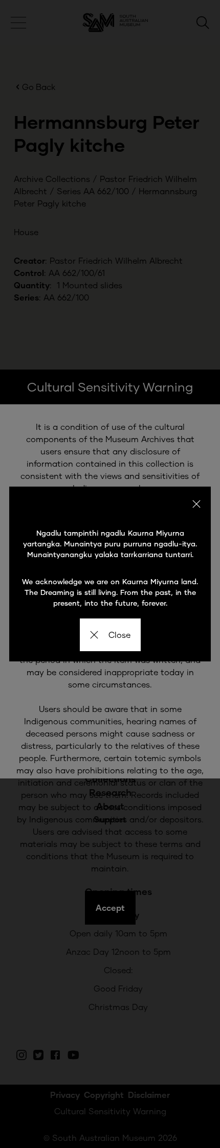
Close (119, 634)
